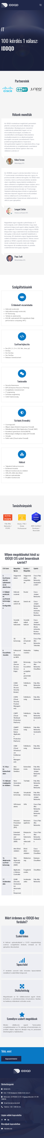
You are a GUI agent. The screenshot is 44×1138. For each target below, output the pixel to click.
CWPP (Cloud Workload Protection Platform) (17, 717)
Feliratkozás (8, 1129)
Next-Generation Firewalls (17, 783)
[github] (5, 1120)
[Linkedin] (8, 1120)
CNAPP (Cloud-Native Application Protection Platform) (17, 734)
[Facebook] (2, 1120)
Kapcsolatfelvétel (11, 1059)
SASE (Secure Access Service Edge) (16, 666)
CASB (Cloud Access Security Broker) (16, 687)
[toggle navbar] (40, 5)
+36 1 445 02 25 (15, 1107)
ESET (36, 585)
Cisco (36, 576)
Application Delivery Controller (17, 872)
